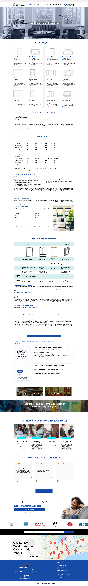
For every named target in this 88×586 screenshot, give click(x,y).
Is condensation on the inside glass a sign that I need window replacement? (49, 361)
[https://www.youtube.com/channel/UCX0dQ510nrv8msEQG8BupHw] (27, 576)
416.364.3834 (70, 4)
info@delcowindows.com (62, 570)
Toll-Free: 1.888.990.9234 (62, 567)
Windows (13, 569)
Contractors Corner (34, 571)
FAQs (32, 569)
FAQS (50, 4)
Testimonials (16, 571)
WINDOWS (30, 4)
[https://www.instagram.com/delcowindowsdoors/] (24, 576)
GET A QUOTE (54, 4)
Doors (35, 4)
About (38, 4)
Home (26, 4)
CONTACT (43, 4)
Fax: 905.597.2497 (61, 568)
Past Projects (61, 4)
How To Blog (27, 571)
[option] (23, 472)
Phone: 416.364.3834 (62, 565)
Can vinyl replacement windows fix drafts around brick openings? (47, 373)
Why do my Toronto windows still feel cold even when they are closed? (48, 347)
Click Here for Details (29, 509)
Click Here (44, 408)
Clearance (32, 572)
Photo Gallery (37, 569)
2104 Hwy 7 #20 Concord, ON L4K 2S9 (62, 563)
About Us (27, 569)
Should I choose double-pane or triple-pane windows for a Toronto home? (48, 369)
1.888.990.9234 (70, 5)
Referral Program (20, 572)
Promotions (27, 572)
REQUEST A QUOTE (44, 491)
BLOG (47, 4)
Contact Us (20, 371)
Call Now (19, 374)
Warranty (21, 571)
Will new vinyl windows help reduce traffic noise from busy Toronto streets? (49, 365)
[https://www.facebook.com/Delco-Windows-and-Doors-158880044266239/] (22, 576)
